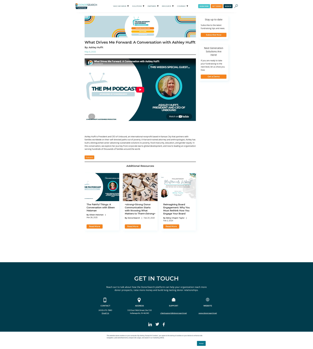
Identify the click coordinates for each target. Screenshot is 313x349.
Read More (94, 226)
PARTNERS (152, 6)
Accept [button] (201, 343)
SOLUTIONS (137, 6)
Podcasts (89, 157)
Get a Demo (214, 76)
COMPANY (181, 6)
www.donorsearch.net (208, 313)
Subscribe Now (213, 35)
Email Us (105, 313)
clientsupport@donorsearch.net (173, 313)
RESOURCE (166, 6)
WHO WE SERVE (119, 6)
